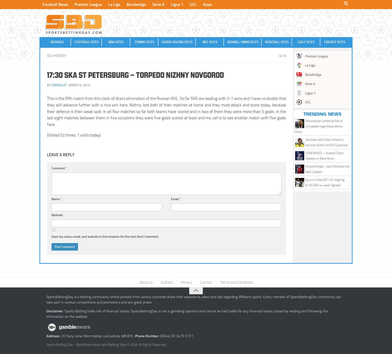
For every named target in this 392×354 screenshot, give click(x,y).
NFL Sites (210, 42)
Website (57, 215)
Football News (55, 4)
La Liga (114, 4)
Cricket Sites (334, 42)
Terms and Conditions (236, 282)
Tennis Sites (144, 42)
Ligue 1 (177, 4)
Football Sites (86, 42)
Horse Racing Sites (177, 42)
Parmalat (59, 85)
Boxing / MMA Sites (242, 42)
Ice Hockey (56, 55)
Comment (59, 168)
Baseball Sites (277, 42)
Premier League (88, 4)
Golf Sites (306, 42)
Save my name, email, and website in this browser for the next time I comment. (105, 237)
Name (56, 199)
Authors (167, 282)
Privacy (186, 282)
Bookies (57, 42)
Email (176, 199)
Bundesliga (136, 4)
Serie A (158, 4)
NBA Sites (116, 42)
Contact (206, 282)
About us (146, 282)
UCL (193, 4)
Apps (207, 4)
